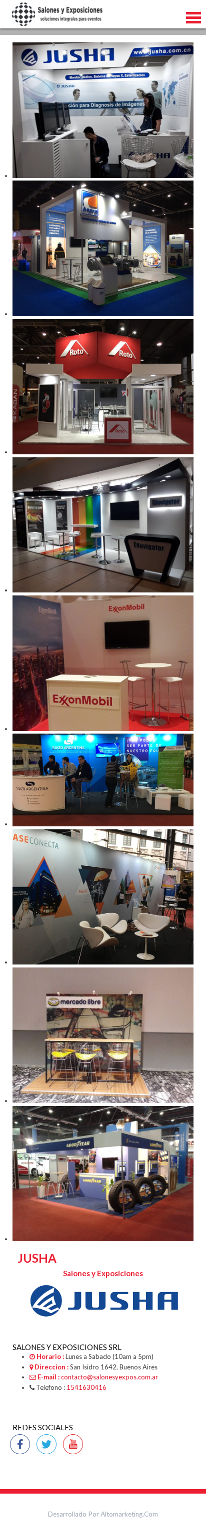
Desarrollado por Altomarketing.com (103, 1514)
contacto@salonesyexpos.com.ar (109, 1377)
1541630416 (86, 1387)
